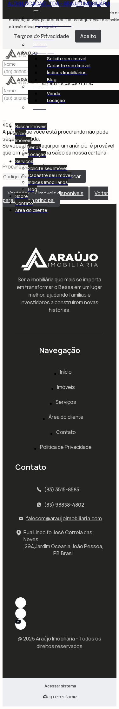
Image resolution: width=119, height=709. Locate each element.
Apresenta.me (59, 696)
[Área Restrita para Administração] (59, 686)
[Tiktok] (59, 613)
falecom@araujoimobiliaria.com (64, 518)
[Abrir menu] (4, 119)
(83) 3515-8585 (61, 489)
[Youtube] (59, 624)
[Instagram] (59, 602)
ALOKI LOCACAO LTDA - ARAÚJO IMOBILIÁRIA (59, 3)
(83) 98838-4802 (64, 504)
